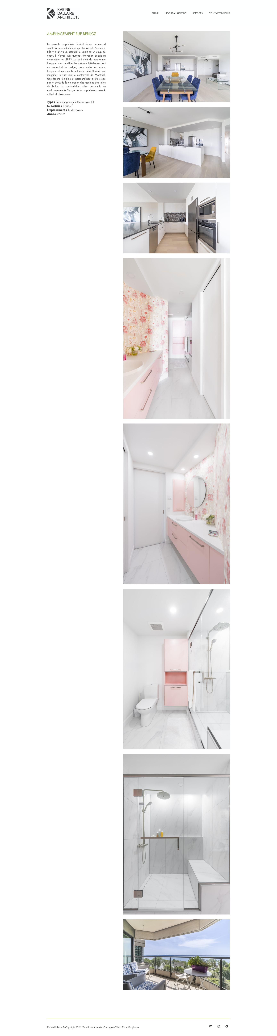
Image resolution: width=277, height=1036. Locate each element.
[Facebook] (226, 1026)
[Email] (210, 1026)
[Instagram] (218, 1026)
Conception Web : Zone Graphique (121, 1027)
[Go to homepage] (63, 13)
